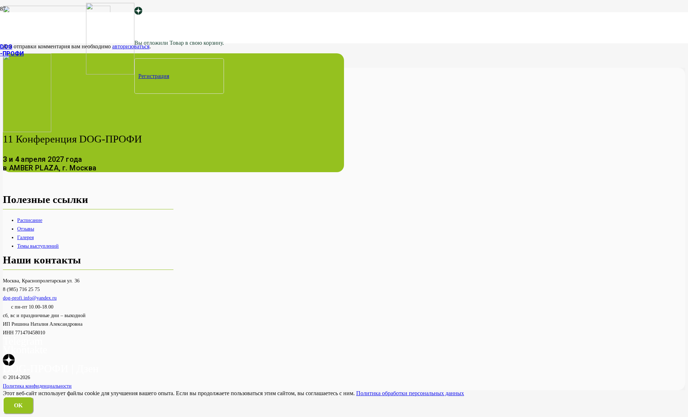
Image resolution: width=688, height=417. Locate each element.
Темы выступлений (38, 246)
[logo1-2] (110, 72)
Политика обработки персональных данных (410, 393)
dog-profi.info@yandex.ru (30, 298)
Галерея (25, 237)
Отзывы (25, 229)
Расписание (29, 220)
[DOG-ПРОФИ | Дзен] (138, 11)
